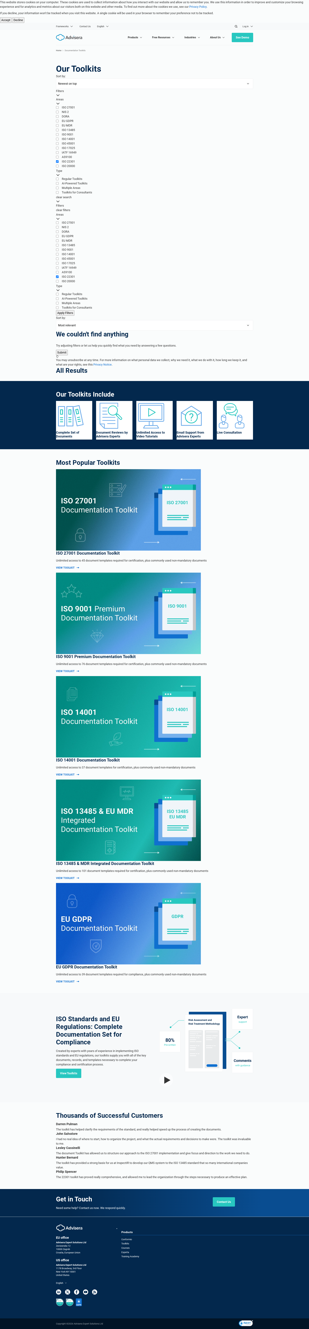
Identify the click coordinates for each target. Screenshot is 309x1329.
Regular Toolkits (72, 179)
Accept (5, 20)
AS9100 (67, 157)
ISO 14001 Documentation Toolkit (88, 760)
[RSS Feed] (94, 1292)
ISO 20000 (68, 166)
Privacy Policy (198, 6)
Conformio (126, 1239)
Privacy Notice (102, 364)
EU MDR (67, 125)
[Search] (236, 26)
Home (58, 50)
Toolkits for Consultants (77, 192)
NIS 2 (65, 112)
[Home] (70, 37)
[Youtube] (85, 1292)
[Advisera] (69, 1228)
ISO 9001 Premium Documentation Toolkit (96, 656)
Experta (125, 1252)
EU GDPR (67, 121)
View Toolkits (68, 1073)
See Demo (242, 37)
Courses (125, 1248)
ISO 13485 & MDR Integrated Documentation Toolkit (105, 863)
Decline (18, 20)
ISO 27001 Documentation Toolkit (88, 553)
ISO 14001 (68, 139)
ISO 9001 (67, 134)
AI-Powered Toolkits (74, 183)
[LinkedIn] (58, 1292)
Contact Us (85, 26)
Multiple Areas (71, 188)
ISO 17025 (68, 148)
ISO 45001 (68, 143)
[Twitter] (67, 1292)
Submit (61, 352)
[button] (246, 1323)
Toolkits (125, 1243)
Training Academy (130, 1256)
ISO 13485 (68, 130)
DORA (65, 116)
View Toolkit (65, 567)
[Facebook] (76, 1292)
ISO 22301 (68, 161)
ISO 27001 (68, 107)
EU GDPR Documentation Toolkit (86, 967)
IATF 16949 (69, 152)
